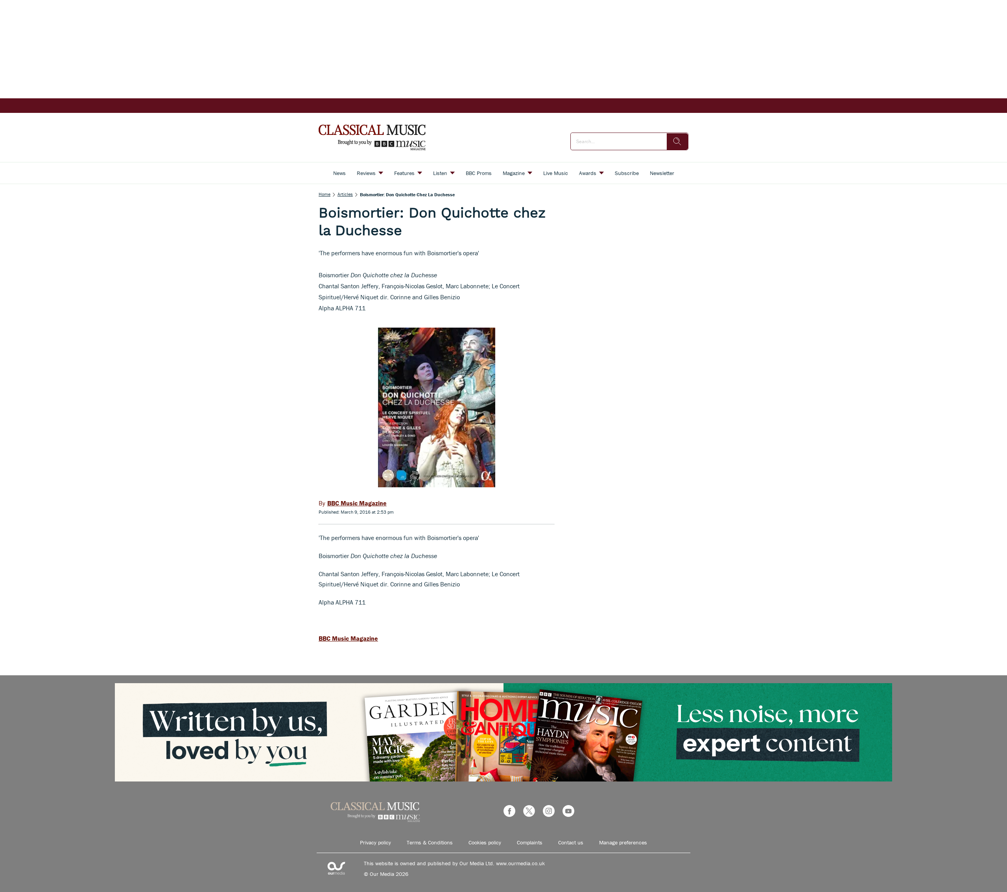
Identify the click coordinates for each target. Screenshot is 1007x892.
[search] (677, 141)
